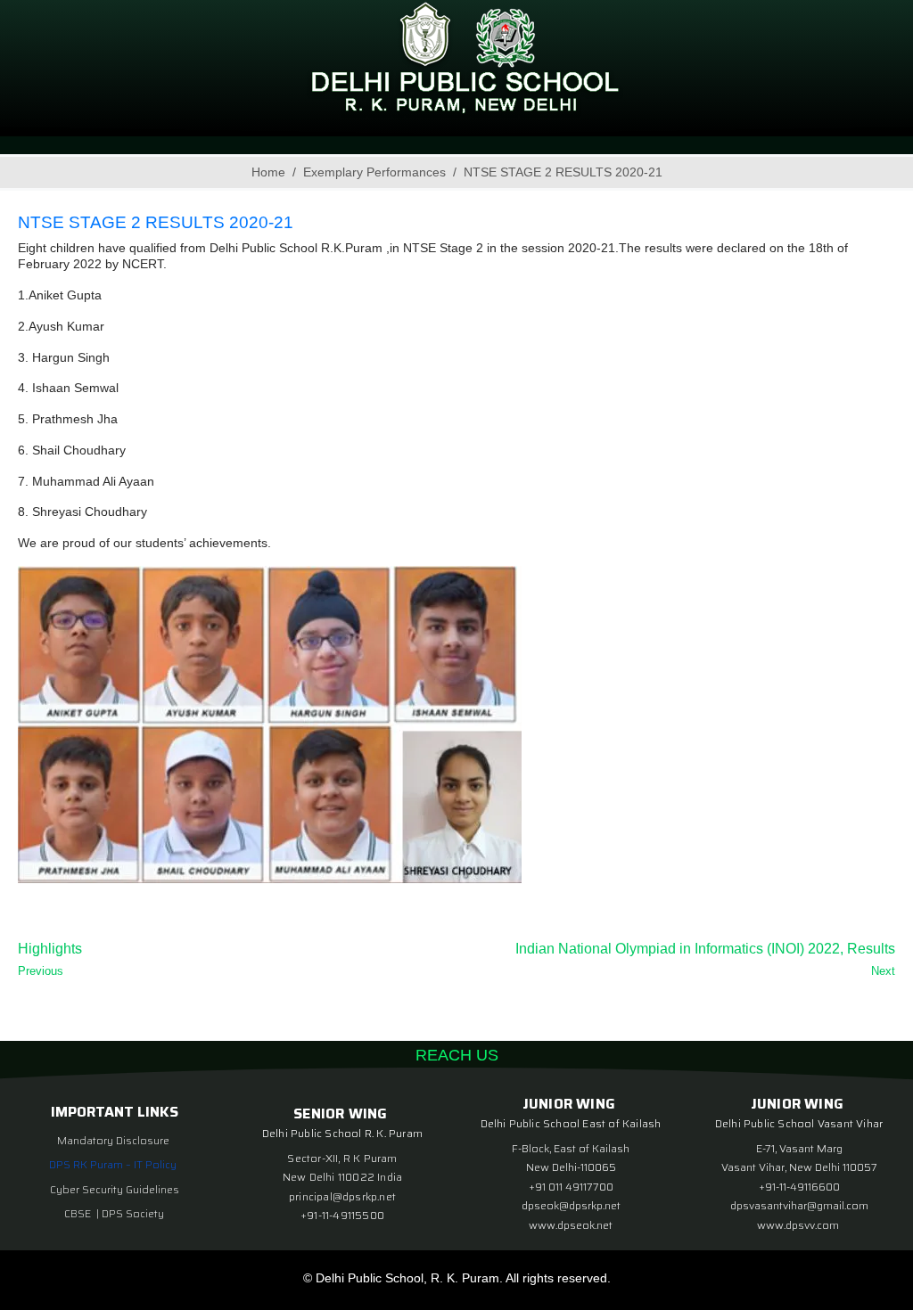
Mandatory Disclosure (113, 1140)
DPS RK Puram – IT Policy (113, 1164)
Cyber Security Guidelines (114, 1189)
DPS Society (133, 1213)
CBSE (79, 1213)
